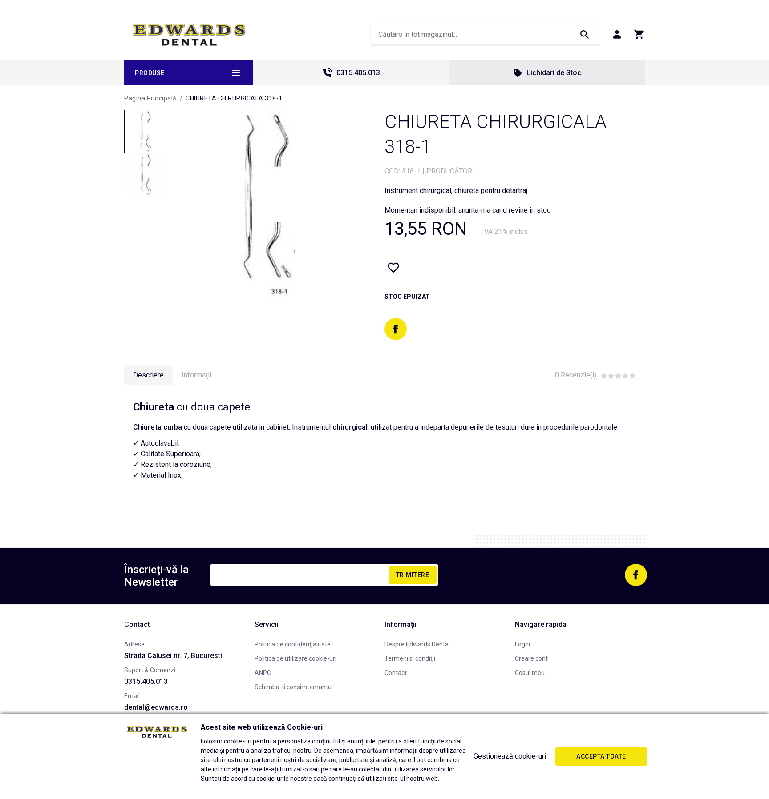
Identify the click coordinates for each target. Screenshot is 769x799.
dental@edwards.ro (156, 707)
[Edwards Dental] (189, 35)
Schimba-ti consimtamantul (294, 687)
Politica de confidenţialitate (293, 644)
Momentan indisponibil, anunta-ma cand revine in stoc (467, 210)
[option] (267, 204)
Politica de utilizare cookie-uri (295, 658)
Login (522, 644)
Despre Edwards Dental (417, 644)
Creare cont (531, 658)
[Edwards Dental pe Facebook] (395, 329)
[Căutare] (584, 34)
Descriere (148, 375)
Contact (395, 672)
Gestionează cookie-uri (510, 756)
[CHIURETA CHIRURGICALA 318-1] (146, 131)
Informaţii (196, 375)
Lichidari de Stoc (553, 72)
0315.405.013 (358, 72)
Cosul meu (530, 672)
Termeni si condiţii (409, 658)
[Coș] (639, 34)
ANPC (263, 672)
